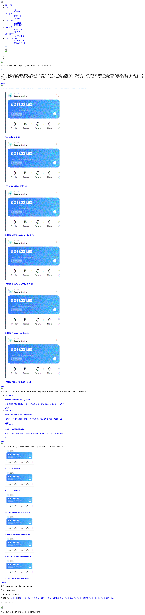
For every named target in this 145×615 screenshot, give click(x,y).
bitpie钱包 (17, 32)
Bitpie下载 (23, 598)
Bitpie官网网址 (94, 598)
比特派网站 (9, 34)
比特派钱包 (9, 20)
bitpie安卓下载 (19, 36)
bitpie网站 (17, 23)
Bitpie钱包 (31, 598)
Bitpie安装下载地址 (108, 598)
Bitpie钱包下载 (19, 41)
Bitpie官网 (14, 598)
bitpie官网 (8, 14)
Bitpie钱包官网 (41, 598)
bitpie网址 (17, 18)
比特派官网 (18, 16)
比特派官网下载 (11, 38)
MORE (3, 83)
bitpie (15, 10)
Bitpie (62, 598)
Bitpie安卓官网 (70, 598)
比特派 (7, 7)
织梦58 (11, 602)
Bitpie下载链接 (82, 598)
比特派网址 (18, 29)
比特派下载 (18, 25)
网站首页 (8, 5)
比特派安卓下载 (19, 43)
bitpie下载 (8, 27)
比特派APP (18, 12)
